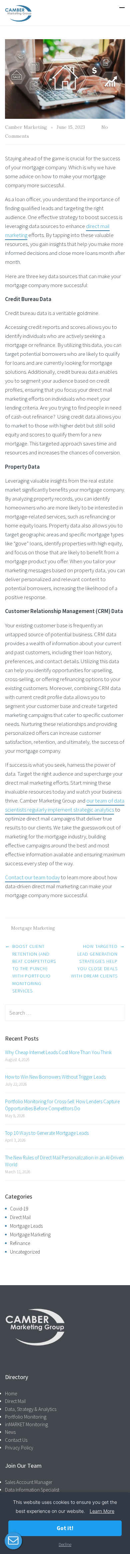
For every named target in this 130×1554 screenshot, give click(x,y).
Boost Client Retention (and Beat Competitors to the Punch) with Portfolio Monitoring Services (34, 968)
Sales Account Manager (28, 1482)
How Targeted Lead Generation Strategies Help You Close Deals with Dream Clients (94, 961)
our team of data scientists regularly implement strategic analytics (64, 805)
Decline (65, 1544)
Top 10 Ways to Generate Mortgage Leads (47, 1133)
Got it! (65, 1528)
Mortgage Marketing (33, 928)
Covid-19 (19, 1208)
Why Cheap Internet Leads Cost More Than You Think (58, 1052)
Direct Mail (20, 1217)
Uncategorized (25, 1252)
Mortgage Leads (26, 1226)
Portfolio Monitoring (25, 1417)
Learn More (102, 1511)
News (10, 1432)
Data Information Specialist (32, 1490)
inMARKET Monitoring (26, 1424)
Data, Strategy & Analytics (30, 1409)
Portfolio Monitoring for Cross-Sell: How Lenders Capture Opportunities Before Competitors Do (62, 1105)
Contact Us (16, 1440)
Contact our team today (32, 877)
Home (11, 1393)
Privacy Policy (19, 1447)
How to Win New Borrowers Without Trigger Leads (55, 1077)
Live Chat (13, 1540)
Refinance (20, 1243)
